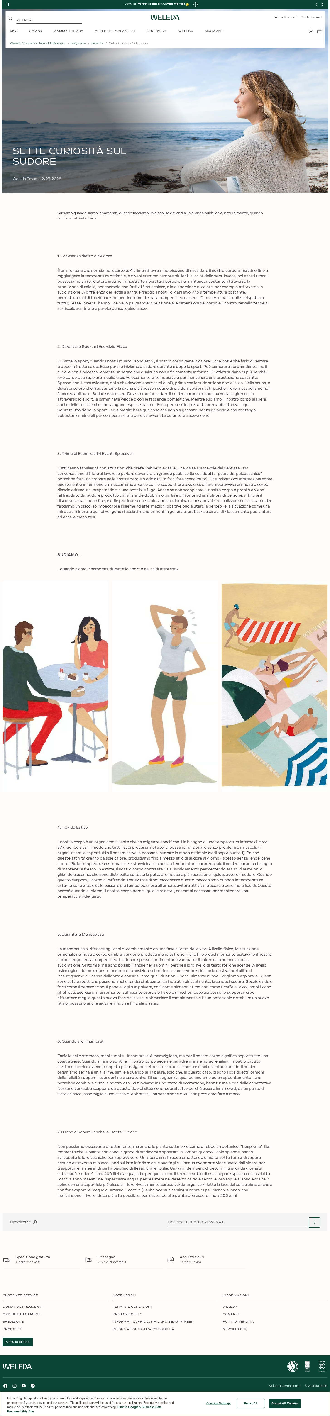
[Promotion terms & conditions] (195, 4)
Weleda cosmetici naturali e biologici (37, 43)
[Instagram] (14, 1386)
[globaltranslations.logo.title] (165, 17)
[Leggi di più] (292, 1366)
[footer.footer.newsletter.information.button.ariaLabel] (34, 1222)
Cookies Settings (218, 1403)
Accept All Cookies (284, 1403)
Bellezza (97, 43)
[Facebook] (5, 1386)
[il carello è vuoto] (319, 31)
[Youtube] (23, 1386)
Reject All (251, 1403)
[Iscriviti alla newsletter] (314, 1222)
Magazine (78, 43)
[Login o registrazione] (311, 31)
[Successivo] (322, 4)
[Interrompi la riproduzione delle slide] (7, 4)
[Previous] (316, 4)
